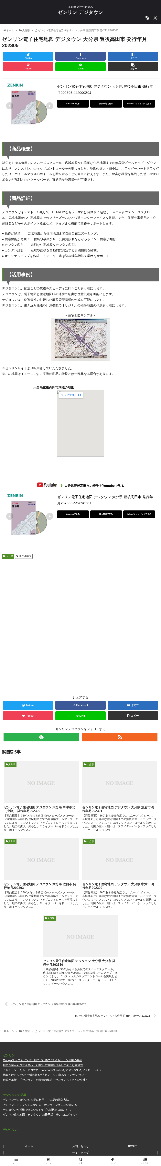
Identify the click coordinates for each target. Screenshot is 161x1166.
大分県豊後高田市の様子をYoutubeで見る (94, 485)
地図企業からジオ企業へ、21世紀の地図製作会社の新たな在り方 (43, 1065)
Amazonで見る (73, 103)
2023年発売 (24, 556)
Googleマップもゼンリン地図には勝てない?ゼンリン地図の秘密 (42, 1060)
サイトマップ (80, 1152)
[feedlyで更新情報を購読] (41, 737)
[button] (148, 648)
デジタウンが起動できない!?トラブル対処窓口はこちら (37, 1109)
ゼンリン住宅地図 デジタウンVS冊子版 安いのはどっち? (40, 1114)
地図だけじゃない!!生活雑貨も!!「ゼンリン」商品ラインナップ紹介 (44, 1074)
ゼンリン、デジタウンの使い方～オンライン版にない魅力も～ (41, 1104)
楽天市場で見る (106, 103)
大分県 (9, 556)
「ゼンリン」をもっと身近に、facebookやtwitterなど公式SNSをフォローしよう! (52, 1070)
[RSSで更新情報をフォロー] (119, 737)
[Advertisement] (41, 591)
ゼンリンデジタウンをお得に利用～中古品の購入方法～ (37, 1099)
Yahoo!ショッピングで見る (139, 103)
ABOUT (132, 1146)
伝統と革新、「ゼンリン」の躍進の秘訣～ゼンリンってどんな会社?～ (46, 1079)
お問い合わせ (80, 1146)
